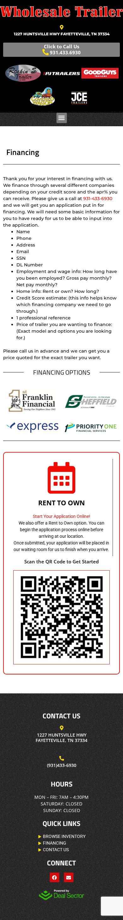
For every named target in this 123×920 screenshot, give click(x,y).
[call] (61, 758)
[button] (61, 118)
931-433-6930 (97, 198)
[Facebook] (54, 877)
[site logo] (61, 11)
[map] (61, 27)
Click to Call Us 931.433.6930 (62, 49)
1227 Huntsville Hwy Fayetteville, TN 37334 (61, 34)
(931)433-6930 (61, 765)
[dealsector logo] (61, 894)
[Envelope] (68, 877)
